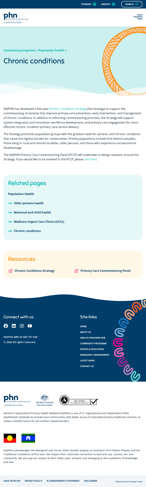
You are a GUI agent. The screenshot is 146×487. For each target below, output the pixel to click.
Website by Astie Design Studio (129, 481)
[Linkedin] (14, 326)
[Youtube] (30, 326)
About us (85, 332)
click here (90, 159)
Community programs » (20, 50)
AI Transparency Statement (63, 480)
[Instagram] (22, 326)
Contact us (87, 366)
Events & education (92, 349)
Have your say (12, 480)
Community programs (93, 343)
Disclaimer (90, 480)
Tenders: (86, 4)
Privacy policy (33, 480)
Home (83, 326)
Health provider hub (92, 337)
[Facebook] (6, 326)
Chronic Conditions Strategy (68, 109)
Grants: (105, 4)
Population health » (52, 50)
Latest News (87, 360)
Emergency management (95, 354)
